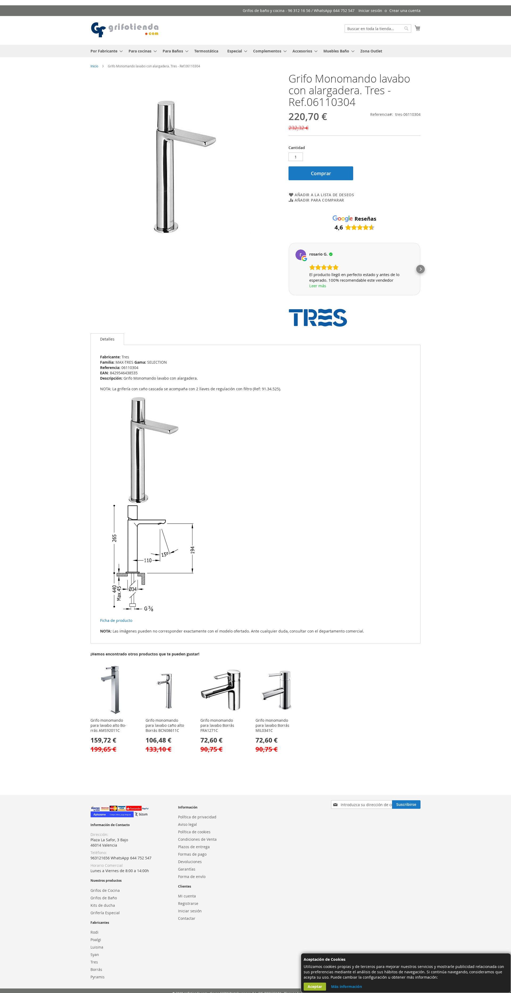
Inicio (94, 66)
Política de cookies (194, 831)
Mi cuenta (187, 895)
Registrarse (188, 903)
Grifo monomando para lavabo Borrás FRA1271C (217, 725)
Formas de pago (192, 854)
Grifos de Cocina (105, 890)
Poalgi (95, 939)
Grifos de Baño (103, 897)
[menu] (255, 51)
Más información (346, 986)
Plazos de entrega (194, 846)
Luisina (96, 947)
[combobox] (378, 28)
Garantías (186, 869)
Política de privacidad (197, 816)
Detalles (107, 339)
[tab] (107, 339)
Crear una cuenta (405, 10)
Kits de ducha (102, 905)
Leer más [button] (317, 285)
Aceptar (315, 986)
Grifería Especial (105, 912)
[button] (288, 269)
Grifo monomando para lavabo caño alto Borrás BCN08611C (165, 725)
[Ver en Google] (300, 254)
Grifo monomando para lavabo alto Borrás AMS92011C (108, 725)
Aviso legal (187, 824)
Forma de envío (191, 876)
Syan (94, 954)
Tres (94, 962)
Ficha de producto (116, 620)
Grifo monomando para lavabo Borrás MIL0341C (272, 725)
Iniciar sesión (370, 10)
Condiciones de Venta (197, 839)
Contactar (186, 918)
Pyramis (97, 976)
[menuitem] (105, 51)
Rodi (94, 932)
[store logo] (125, 30)
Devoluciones (190, 861)
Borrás (96, 969)
